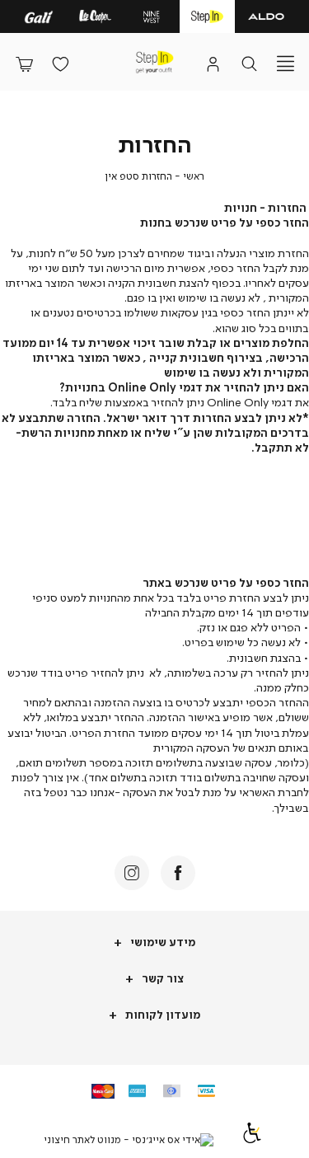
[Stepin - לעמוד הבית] (154, 61)
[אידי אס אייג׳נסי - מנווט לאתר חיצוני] (128, 1139)
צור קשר (161, 978)
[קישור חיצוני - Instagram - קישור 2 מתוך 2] (132, 873)
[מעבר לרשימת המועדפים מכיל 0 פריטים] (60, 63)
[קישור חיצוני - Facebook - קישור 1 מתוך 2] (178, 873)
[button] (24, 63)
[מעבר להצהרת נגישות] (252, 1139)
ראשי (193, 176)
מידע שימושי (161, 942)
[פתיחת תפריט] (285, 63)
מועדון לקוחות (161, 1014)
